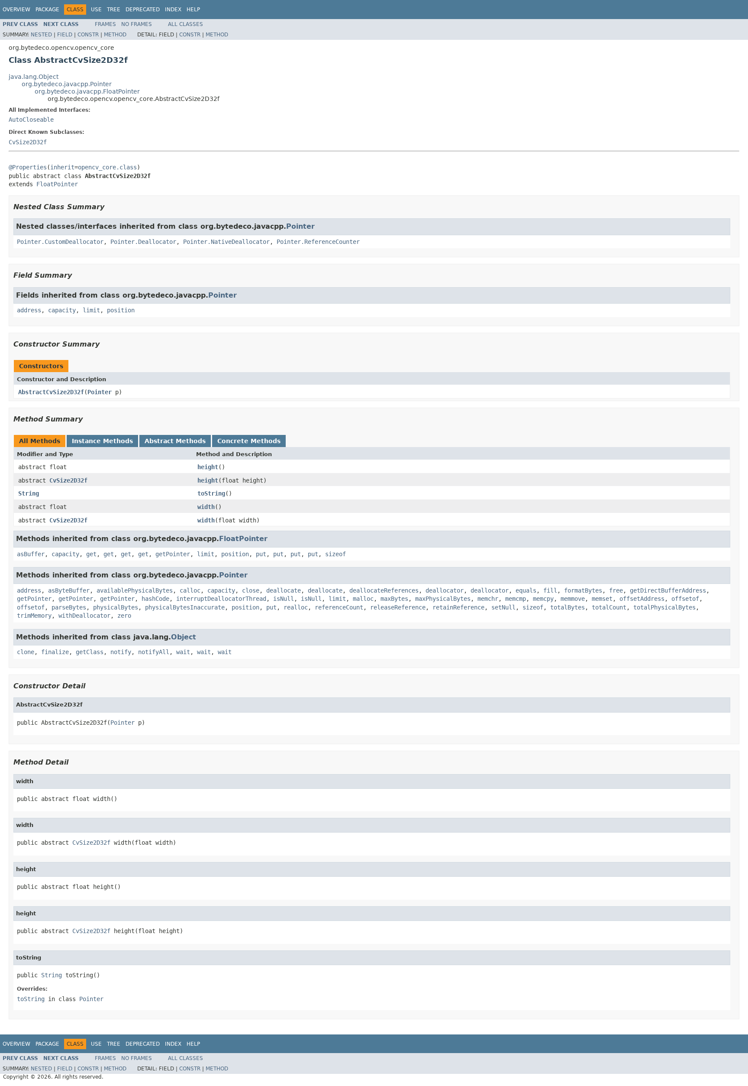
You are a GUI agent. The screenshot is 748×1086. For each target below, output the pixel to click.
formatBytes (583, 590)
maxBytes (394, 598)
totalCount (609, 607)
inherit (62, 167)
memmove (573, 598)
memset (602, 598)
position (121, 310)
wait (183, 651)
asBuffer (31, 554)
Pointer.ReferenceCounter (318, 241)
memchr (487, 598)
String (28, 493)
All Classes (185, 24)
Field (64, 35)
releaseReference (398, 607)
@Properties (28, 167)
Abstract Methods (175, 441)
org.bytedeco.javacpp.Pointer (67, 84)
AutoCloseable (31, 119)
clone (25, 651)
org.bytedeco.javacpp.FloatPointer (87, 91)
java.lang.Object (33, 76)
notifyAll (153, 651)
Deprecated (143, 9)
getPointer (172, 554)
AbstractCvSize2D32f (51, 392)
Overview (16, 9)
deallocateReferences (384, 590)
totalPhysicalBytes (664, 607)
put (261, 554)
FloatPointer (57, 184)
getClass (89, 651)
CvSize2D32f (28, 142)
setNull (503, 607)
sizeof (335, 554)
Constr (88, 35)
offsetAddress (641, 598)
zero (124, 615)
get (91, 554)
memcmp (515, 598)
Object (183, 637)
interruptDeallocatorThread (221, 598)
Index (173, 9)
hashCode (155, 598)
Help (193, 9)
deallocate (283, 590)
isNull (283, 598)
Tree (113, 9)
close (250, 590)
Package (47, 9)
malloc (363, 598)
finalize (55, 651)
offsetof (685, 598)
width (206, 506)
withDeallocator (84, 615)
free (616, 590)
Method (115, 35)
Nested (41, 35)
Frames (105, 24)
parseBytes (69, 607)
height (207, 467)
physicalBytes (115, 607)
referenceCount (339, 607)
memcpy (543, 598)
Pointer (300, 226)
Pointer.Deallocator (143, 241)
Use (96, 9)
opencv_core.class (107, 167)
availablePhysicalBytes (135, 590)
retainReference (458, 607)
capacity (62, 310)
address (29, 310)
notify (120, 651)
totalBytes (567, 607)
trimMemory (34, 615)
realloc (296, 607)
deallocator (445, 590)
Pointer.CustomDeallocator (60, 241)
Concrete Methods (248, 441)
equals (526, 590)
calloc (190, 590)
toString (211, 493)
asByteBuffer (69, 590)
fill (550, 590)
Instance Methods (102, 441)
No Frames (136, 24)
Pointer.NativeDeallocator (226, 241)
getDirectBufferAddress (668, 590)
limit (91, 310)
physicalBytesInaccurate (185, 607)
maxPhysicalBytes (443, 598)
